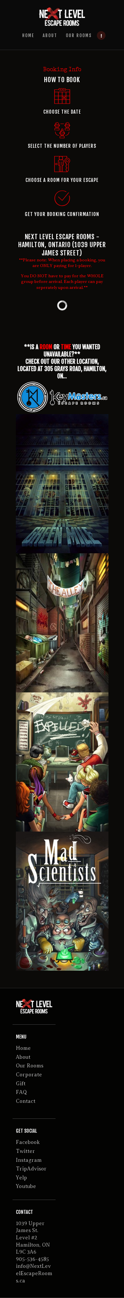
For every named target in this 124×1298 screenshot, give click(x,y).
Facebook (28, 1142)
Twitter (25, 1151)
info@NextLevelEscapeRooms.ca (34, 1273)
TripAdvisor (31, 1169)
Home (23, 1048)
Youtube (26, 1186)
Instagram (29, 1160)
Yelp (21, 1178)
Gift (20, 1084)
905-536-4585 (32, 1259)
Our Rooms (29, 1066)
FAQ (21, 1092)
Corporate (29, 1075)
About (23, 1057)
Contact (25, 1101)
